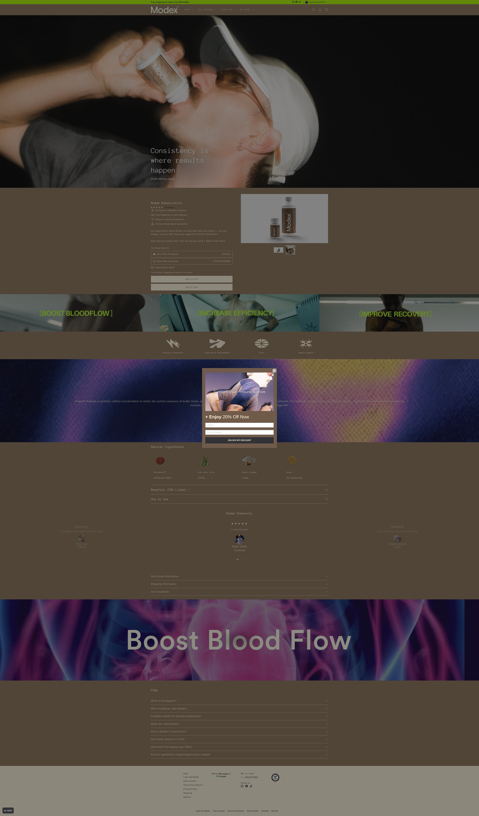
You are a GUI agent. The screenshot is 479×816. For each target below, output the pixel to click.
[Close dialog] (274, 370)
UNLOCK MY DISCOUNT (239, 440)
